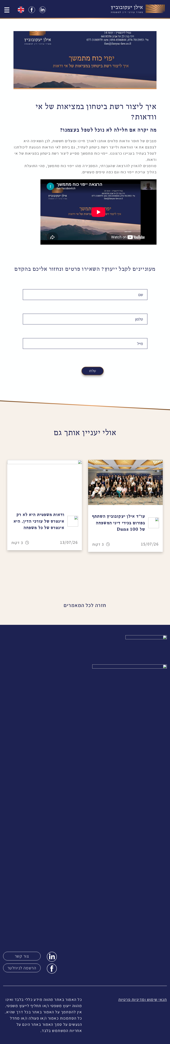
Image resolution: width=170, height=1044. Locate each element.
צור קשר (22, 956)
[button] (4, 505)
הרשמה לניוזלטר (21, 968)
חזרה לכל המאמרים (85, 605)
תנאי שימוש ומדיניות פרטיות (142, 999)
